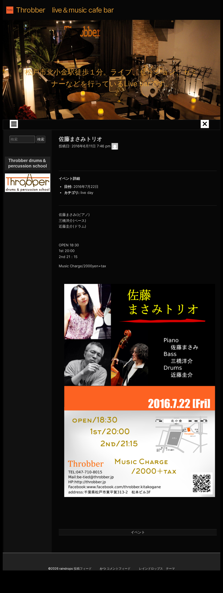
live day (86, 192)
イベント (138, 532)
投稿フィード (83, 568)
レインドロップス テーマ (157, 568)
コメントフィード (119, 568)
